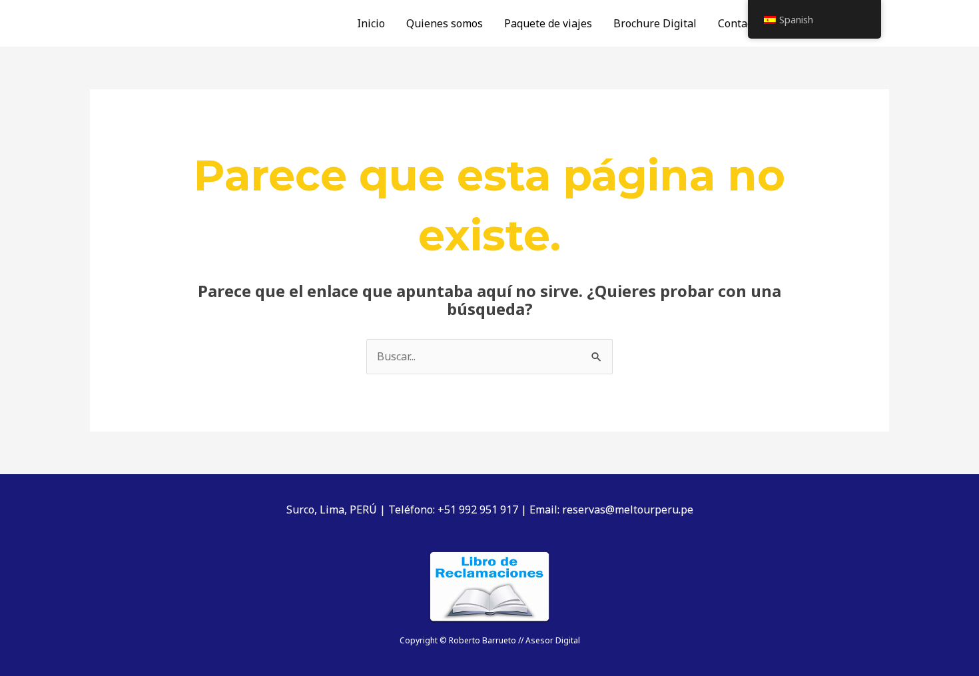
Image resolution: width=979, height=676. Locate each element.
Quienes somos (444, 23)
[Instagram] (883, 24)
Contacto (740, 23)
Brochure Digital (655, 23)
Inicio (371, 23)
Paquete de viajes (548, 23)
